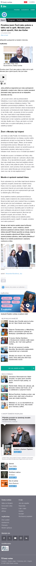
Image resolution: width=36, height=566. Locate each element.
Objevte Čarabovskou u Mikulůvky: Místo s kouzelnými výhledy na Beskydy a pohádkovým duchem (21, 331)
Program (16, 9)
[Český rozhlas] (6, 2)
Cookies (3, 561)
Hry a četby (6, 298)
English (30, 561)
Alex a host (4, 35)
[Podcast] (1, 83)
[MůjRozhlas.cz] (3, 44)
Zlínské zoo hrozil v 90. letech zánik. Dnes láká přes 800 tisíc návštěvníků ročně (20, 357)
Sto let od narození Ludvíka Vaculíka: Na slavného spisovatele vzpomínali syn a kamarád (21, 349)
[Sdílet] (4, 83)
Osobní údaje (12, 561)
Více (27, 20)
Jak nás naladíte (24, 503)
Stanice (4, 508)
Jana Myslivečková (23, 268)
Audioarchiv (25, 9)
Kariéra (21, 511)
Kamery (33, 9)
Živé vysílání (6, 306)
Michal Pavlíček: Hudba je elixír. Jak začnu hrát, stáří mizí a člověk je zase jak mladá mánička (22, 396)
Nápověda (22, 506)
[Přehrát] (3, 77)
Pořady (20, 20)
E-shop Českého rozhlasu (12, 414)
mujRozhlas (5, 293)
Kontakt (21, 514)
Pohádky (5, 302)
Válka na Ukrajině (7, 503)
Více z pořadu (7, 374)
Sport (3, 20)
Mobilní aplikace (7, 528)
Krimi (16, 298)
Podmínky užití (21, 561)
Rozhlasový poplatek (25, 516)
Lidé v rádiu (22, 508)
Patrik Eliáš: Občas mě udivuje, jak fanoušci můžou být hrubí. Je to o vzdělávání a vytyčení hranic (21, 388)
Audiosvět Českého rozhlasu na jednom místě (14, 314)
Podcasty (5, 525)
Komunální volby (7, 506)
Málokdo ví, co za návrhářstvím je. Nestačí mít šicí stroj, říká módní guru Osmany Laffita (21, 404)
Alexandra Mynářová (12, 273)
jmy (21, 273)
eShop (4, 511)
